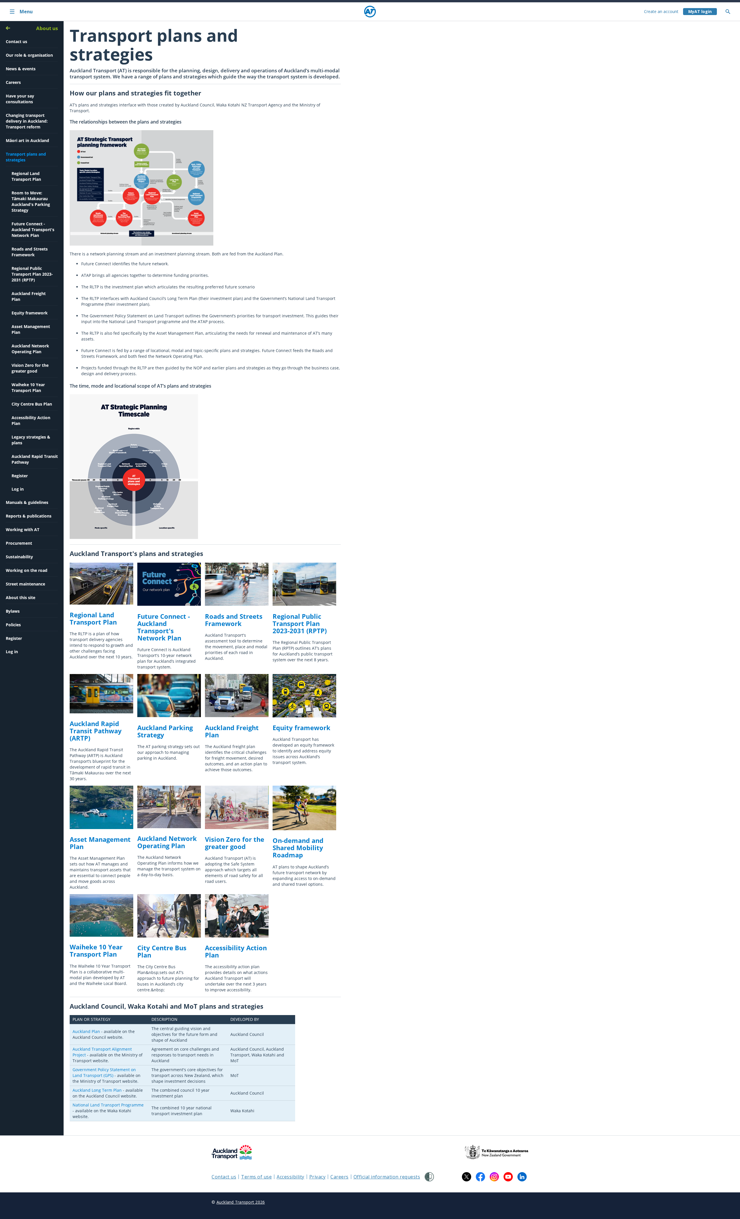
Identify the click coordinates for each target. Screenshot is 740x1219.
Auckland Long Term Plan (97, 1090)
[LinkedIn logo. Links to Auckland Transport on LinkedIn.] (522, 1176)
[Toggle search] (730, 11)
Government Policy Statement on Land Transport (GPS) (104, 1072)
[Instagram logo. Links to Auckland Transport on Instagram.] (494, 1176)
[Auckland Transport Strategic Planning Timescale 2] (134, 537)
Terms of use (256, 1177)
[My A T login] (700, 11)
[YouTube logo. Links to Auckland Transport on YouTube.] (508, 1176)
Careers (339, 1177)
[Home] (370, 11)
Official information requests (387, 1177)
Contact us (224, 1177)
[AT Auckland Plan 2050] (141, 244)
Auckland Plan (86, 1031)
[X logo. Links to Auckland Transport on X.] (466, 1176)
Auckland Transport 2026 (241, 1202)
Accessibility (290, 1177)
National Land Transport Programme (108, 1105)
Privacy (317, 1177)
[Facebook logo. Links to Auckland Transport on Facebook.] (480, 1176)
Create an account (661, 11)
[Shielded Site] (429, 1176)
